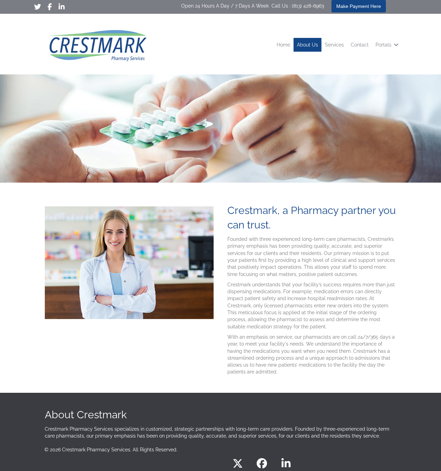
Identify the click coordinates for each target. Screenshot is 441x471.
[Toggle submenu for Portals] (396, 45)
